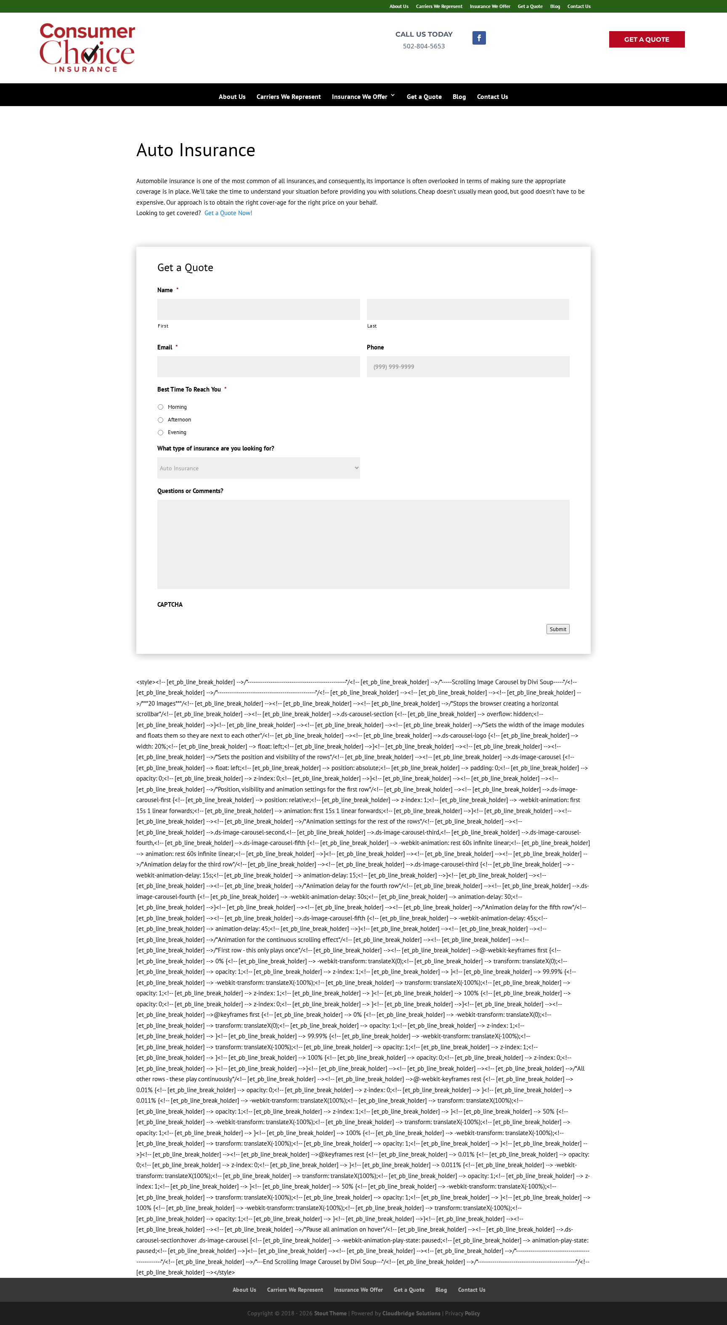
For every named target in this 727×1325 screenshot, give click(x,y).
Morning (177, 407)
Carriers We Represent (439, 6)
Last (372, 326)
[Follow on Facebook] (479, 38)
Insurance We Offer (490, 6)
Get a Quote (530, 6)
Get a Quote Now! (228, 213)
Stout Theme (330, 1313)
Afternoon (179, 419)
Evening (177, 432)
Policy (472, 1313)
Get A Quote (646, 39)
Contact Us (579, 6)
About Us (399, 6)
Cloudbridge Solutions (411, 1313)
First (163, 326)
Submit (558, 629)
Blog (555, 6)
